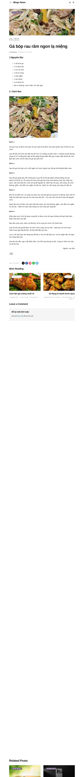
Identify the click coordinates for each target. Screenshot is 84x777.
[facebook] (26, 263)
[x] (23, 263)
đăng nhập (20, 316)
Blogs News (19, 2)
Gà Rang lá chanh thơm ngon (62, 293)
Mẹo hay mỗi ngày (17, 768)
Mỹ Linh (17, 38)
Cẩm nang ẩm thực (17, 12)
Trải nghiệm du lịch (51, 768)
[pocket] (30, 263)
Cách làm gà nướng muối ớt (21, 293)
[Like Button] (11, 253)
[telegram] (37, 263)
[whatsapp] (33, 263)
